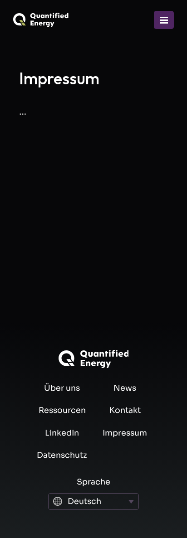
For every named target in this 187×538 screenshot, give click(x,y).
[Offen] (164, 20)
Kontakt (125, 410)
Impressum (125, 433)
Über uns (62, 388)
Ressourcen (62, 410)
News (124, 388)
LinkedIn (62, 433)
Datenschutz (62, 455)
